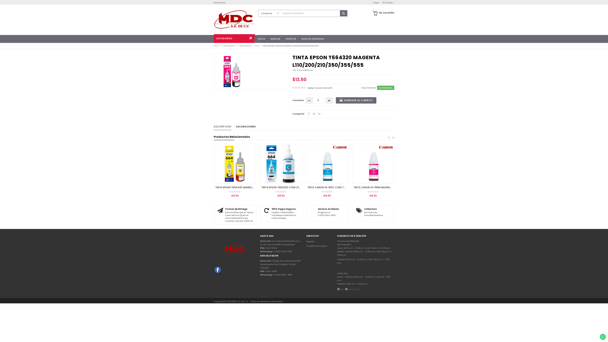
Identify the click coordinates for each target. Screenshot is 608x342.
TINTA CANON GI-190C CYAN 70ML (327, 187)
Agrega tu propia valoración (319, 88)
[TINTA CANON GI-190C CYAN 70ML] (327, 164)
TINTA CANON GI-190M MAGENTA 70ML (374, 187)
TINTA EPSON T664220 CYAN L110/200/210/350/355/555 (281, 187)
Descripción (222, 126)
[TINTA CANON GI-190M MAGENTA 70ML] (373, 164)
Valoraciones (246, 126)
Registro (310, 241)
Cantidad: (298, 100)
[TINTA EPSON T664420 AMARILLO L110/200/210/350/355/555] (235, 164)
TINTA (257, 45)
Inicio (216, 45)
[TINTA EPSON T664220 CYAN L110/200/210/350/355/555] (281, 164)
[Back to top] (602, 329)
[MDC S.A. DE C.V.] (234, 19)
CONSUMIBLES (228, 45)
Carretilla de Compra (316, 246)
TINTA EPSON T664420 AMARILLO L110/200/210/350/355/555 (235, 187)
